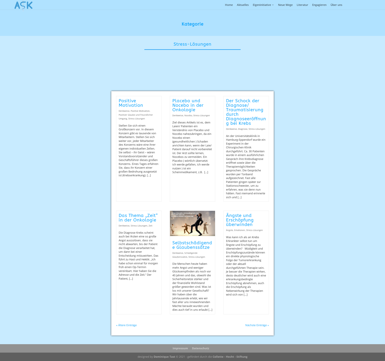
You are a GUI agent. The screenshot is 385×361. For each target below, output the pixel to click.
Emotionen (239, 230)
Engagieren (319, 5)
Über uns (336, 5)
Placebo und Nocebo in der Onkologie (188, 105)
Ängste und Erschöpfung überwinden (240, 220)
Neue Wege (285, 5)
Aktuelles (243, 5)
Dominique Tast (164, 356)
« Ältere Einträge (126, 328)
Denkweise (124, 110)
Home (229, 5)
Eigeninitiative (262, 5)
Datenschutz (200, 348)
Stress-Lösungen (136, 118)
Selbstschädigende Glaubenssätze (192, 245)
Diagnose (242, 128)
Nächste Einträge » (257, 328)
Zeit (150, 225)
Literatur (302, 5)
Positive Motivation (131, 103)
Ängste (229, 230)
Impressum (180, 348)
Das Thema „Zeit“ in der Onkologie (138, 218)
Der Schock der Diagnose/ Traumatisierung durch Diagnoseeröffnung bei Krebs (246, 112)
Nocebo (188, 115)
